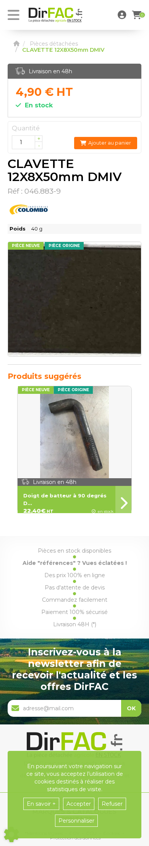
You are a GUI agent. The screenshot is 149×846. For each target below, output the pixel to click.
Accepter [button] (78, 803)
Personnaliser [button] (76, 820)
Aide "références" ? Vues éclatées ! (75, 563)
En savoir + (41, 803)
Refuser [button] (112, 803)
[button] (123, 15)
